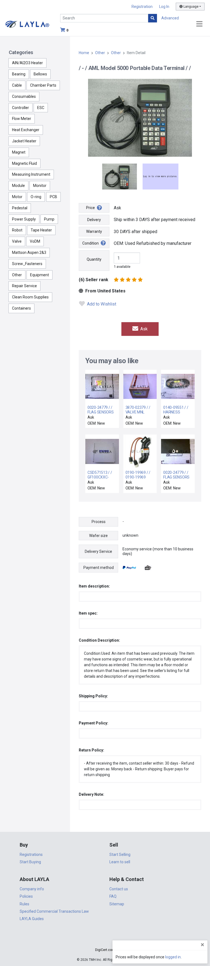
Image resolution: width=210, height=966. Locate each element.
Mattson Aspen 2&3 (29, 252)
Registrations (31, 854)
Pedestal (19, 208)
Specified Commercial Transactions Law (54, 911)
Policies (26, 896)
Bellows (40, 74)
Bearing (18, 74)
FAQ (112, 896)
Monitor (39, 185)
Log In (164, 6)
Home (84, 53)
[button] (105, 940)
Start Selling (119, 854)
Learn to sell (119, 862)
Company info (32, 889)
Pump (49, 219)
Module (18, 185)
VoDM (35, 241)
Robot (17, 230)
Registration (142, 6)
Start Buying (30, 862)
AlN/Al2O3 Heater (27, 63)
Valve (17, 241)
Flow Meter (21, 118)
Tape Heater (41, 230)
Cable (17, 85)
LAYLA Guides (32, 919)
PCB (53, 197)
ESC (40, 107)
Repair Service (24, 286)
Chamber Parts (43, 85)
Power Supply (24, 219)
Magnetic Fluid (24, 163)
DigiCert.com (105, 950)
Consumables (24, 96)
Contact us (118, 889)
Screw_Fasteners (27, 264)
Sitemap (116, 904)
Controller (20, 107)
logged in (173, 957)
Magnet (18, 152)
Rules (24, 904)
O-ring (36, 197)
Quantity (94, 259)
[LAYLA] (27, 24)
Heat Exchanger (25, 130)
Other (17, 275)
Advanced (170, 18)
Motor (17, 197)
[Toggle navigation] (199, 24)
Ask (143, 328)
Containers (21, 308)
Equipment (39, 275)
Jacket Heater (24, 141)
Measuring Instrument (31, 174)
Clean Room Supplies (30, 297)
